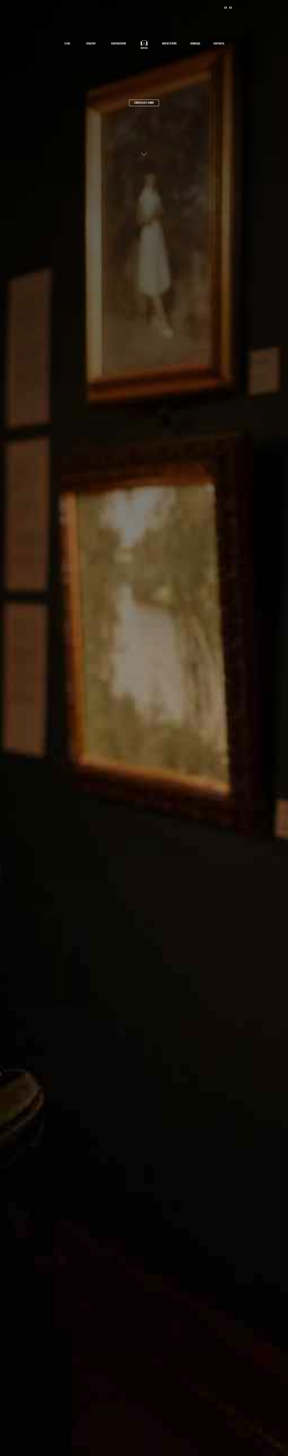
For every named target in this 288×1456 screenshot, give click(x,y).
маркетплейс (169, 43)
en (225, 7)
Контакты (219, 43)
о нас (67, 43)
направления (118, 43)
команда (195, 43)
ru (230, 7)
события (91, 43)
